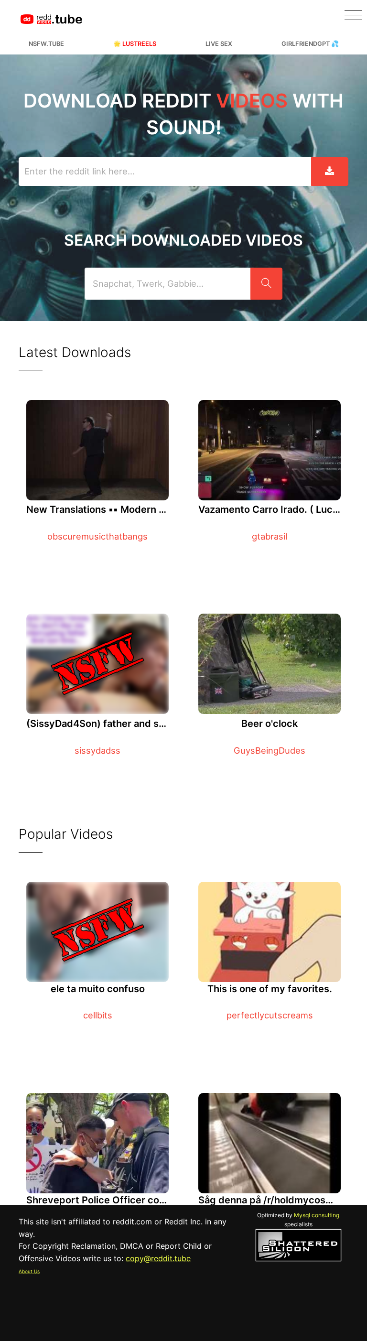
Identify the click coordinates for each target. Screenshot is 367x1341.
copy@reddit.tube (158, 1258)
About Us (29, 1271)
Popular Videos (66, 834)
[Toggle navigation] (353, 15)
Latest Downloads (75, 352)
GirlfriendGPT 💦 (310, 43)
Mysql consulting (316, 1215)
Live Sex (218, 43)
